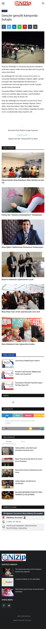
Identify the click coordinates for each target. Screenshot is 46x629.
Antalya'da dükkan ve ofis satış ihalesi (27, 579)
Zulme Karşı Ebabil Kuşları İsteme (27, 361)
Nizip (23, 616)
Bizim (19, 616)
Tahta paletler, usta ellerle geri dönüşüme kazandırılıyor (26, 449)
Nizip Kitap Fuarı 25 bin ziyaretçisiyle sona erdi (21, 312)
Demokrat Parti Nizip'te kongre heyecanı (23, 130)
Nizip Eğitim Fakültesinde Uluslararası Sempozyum (22, 247)
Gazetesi (27, 616)
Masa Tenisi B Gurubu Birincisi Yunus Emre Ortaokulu (28, 460)
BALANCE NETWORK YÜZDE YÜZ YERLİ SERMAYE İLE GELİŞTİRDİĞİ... (28, 493)
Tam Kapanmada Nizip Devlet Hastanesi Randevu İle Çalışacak (28, 570)
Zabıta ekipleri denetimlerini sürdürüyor (25, 482)
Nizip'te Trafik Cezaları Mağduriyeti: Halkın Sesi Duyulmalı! (28, 373)
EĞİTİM (5, 11)
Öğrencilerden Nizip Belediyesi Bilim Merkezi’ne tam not (23, 181)
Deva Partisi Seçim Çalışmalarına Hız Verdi (28, 471)
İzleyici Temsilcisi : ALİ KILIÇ (22, 620)
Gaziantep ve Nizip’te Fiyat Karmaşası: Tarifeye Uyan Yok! (29, 384)
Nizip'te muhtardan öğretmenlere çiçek (17, 279)
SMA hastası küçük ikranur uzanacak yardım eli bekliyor (29, 590)
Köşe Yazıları (8, 355)
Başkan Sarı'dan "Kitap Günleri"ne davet (23, 139)
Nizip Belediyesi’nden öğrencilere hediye (18, 344)
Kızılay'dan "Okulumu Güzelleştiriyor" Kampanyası (22, 215)
